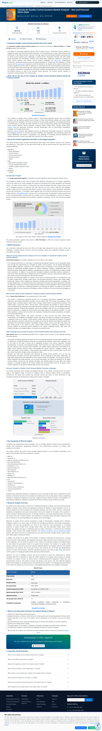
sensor (16, 131)
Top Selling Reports (60, 2)
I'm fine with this (93, 728)
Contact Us (55, 706)
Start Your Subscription (84, 165)
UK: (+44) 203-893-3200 (76, 710)
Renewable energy (22, 193)
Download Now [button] (39, 646)
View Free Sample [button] (84, 16)
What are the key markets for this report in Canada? (22, 677)
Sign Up (89, 699)
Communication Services (13, 699)
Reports (43, 2)
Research (39, 706)
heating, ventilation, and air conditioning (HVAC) (55, 531)
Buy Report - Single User (81, 42)
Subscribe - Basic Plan (82, 47)
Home (7, 6)
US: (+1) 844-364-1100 (75, 707)
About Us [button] (69, 2)
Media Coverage (41, 704)
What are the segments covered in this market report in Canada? (26, 664)
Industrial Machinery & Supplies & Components (22, 6)
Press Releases (41, 701)
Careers (54, 704)
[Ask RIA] (97, 726)
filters (60, 550)
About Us (54, 699)
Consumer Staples (11, 704)
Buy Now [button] (72, 16)
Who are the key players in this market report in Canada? (24, 668)
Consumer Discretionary (12, 701)
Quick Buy (85, 54)
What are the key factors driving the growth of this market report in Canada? (30, 682)
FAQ (53, 701)
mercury (9, 127)
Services (50, 2)
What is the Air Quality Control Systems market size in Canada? (26, 655)
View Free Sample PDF (84, 58)
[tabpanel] (38, 337)
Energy (8, 706)
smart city (57, 60)
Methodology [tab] (42, 39)
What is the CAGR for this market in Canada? (20, 659)
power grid (21, 64)
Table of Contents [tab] (27, 39)
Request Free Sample (38, 115)
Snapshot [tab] (13, 39)
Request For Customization (84, 101)
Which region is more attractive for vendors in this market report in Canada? (29, 673)
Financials (9, 709)
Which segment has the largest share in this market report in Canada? (27, 686)
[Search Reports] (77, 2)
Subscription (25, 699)
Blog (38, 699)
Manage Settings (81, 728)
